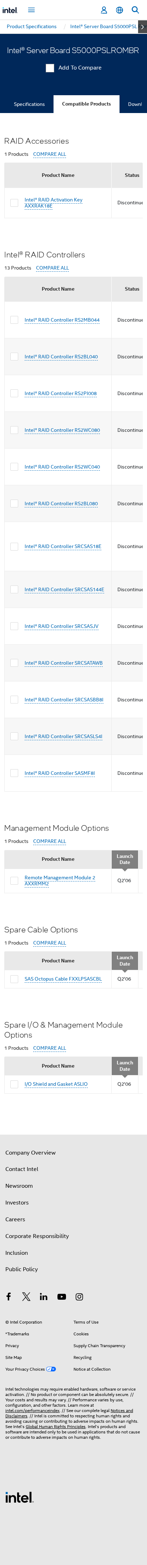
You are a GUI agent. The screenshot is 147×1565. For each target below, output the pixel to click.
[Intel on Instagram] (79, 1298)
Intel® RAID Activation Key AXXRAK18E (53, 202)
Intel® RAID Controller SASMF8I (60, 773)
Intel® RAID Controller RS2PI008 (61, 393)
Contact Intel (21, 1169)
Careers (15, 1219)
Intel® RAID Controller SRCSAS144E (64, 589)
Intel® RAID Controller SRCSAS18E (63, 546)
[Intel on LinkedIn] (44, 1298)
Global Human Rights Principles (56, 1426)
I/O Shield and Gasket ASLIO (56, 1084)
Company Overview (30, 1152)
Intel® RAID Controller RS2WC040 (62, 467)
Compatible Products (86, 104)
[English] (119, 10)
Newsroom (19, 1186)
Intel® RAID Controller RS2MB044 (62, 320)
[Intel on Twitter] (26, 1298)
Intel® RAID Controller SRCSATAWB (64, 663)
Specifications (29, 104)
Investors (17, 1202)
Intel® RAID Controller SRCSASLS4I (63, 736)
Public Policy (21, 1269)
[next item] (142, 26)
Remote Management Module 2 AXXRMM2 (60, 880)
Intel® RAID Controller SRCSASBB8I (64, 699)
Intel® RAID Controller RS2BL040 (61, 356)
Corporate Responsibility (37, 1236)
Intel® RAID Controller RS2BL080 (61, 503)
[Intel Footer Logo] (19, 1496)
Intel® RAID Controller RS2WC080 (62, 430)
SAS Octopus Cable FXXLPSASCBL (63, 979)
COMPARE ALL (49, 154)
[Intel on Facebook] (8, 1298)
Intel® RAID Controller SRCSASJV (61, 626)
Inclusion (16, 1253)
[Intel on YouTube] (62, 1298)
